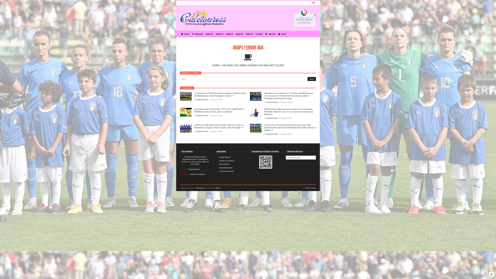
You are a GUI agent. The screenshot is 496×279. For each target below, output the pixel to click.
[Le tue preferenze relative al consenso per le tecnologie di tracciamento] (491, 274)
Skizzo (218, 188)
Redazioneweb (202, 100)
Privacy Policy (310, 188)
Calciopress (200, 188)
